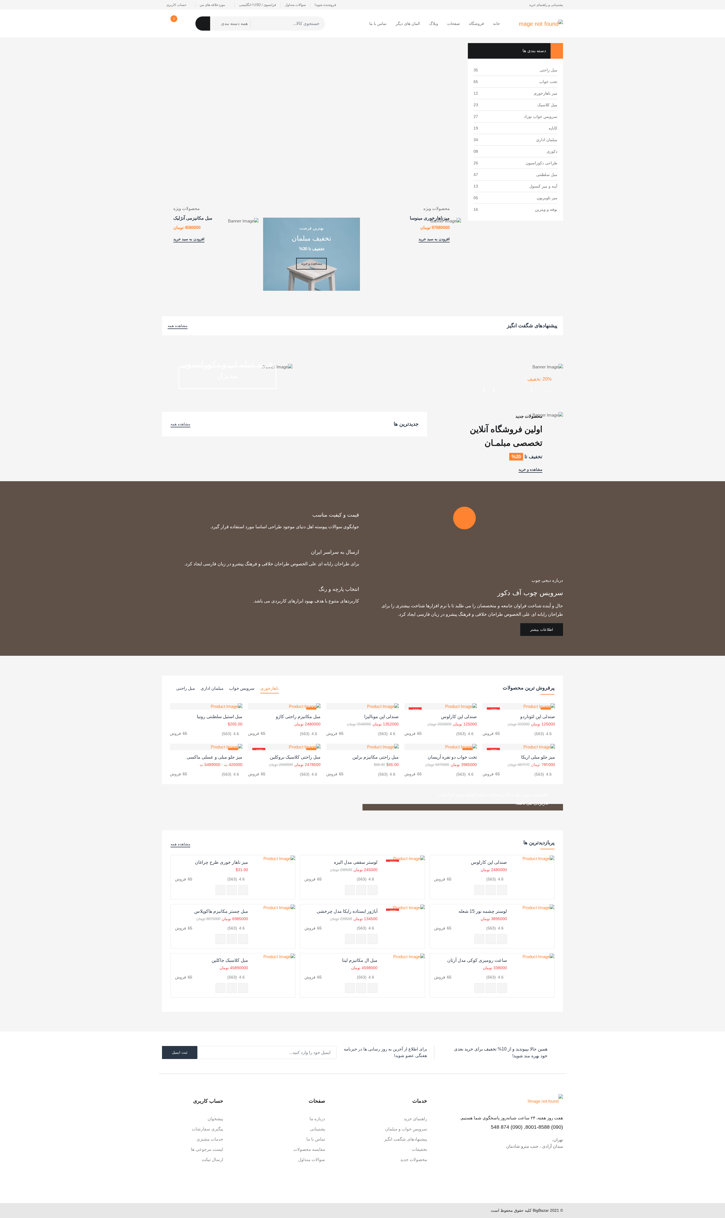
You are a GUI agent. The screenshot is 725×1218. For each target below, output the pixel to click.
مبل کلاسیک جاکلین (230, 960)
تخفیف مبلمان (311, 238)
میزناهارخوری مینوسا (430, 217)
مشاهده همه (177, 326)
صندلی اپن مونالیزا (381, 716)
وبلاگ (433, 23)
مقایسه (479, 890)
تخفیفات (419, 1149)
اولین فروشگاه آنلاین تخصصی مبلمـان (506, 436)
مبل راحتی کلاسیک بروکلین (295, 757)
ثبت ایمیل (179, 1052)
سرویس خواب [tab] (242, 688)
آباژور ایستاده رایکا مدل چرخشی (347, 911)
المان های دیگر (408, 23)
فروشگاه (476, 23)
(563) (539, 733)
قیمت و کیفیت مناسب (335, 515)
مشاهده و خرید (311, 264)
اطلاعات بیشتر (541, 629)
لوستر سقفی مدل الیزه (356, 862)
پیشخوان (215, 1118)
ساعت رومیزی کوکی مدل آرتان (477, 960)
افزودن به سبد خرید (434, 239)
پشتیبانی (317, 1128)
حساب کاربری (176, 5)
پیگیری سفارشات (207, 1128)
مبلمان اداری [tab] (212, 688)
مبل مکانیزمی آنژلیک (192, 217)
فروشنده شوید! (325, 5)
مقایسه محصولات (309, 1149)
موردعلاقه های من (213, 5)
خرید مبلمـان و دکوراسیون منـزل (227, 369)
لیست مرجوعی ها (207, 1149)
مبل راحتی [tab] (185, 688)
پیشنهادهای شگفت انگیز (405, 1139)
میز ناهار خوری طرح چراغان (221, 862)
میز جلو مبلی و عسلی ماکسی (214, 757)
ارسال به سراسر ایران (335, 552)
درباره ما (317, 1118)
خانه (496, 23)
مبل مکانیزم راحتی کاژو (298, 716)
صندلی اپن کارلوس (459, 716)
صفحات (453, 23)
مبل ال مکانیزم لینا (360, 960)
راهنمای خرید (415, 1118)
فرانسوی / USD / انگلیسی (257, 5)
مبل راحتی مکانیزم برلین (375, 757)
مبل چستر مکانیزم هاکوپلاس (221, 911)
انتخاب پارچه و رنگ (339, 589)
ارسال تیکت (212, 1159)
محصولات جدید (413, 1159)
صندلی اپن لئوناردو (537, 716)
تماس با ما (378, 23)
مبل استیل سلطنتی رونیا (219, 716)
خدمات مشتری (210, 1139)
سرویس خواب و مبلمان (406, 1128)
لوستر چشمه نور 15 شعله (483, 911)
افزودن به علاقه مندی (491, 890)
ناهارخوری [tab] (269, 688)
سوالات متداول (295, 5)
